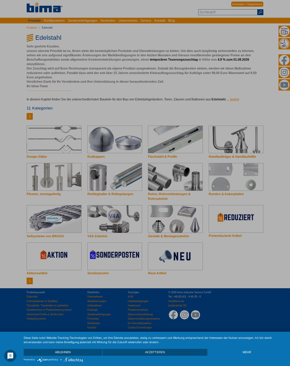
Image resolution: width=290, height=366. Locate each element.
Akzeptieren (155, 352)
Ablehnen (63, 352)
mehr (247, 352)
